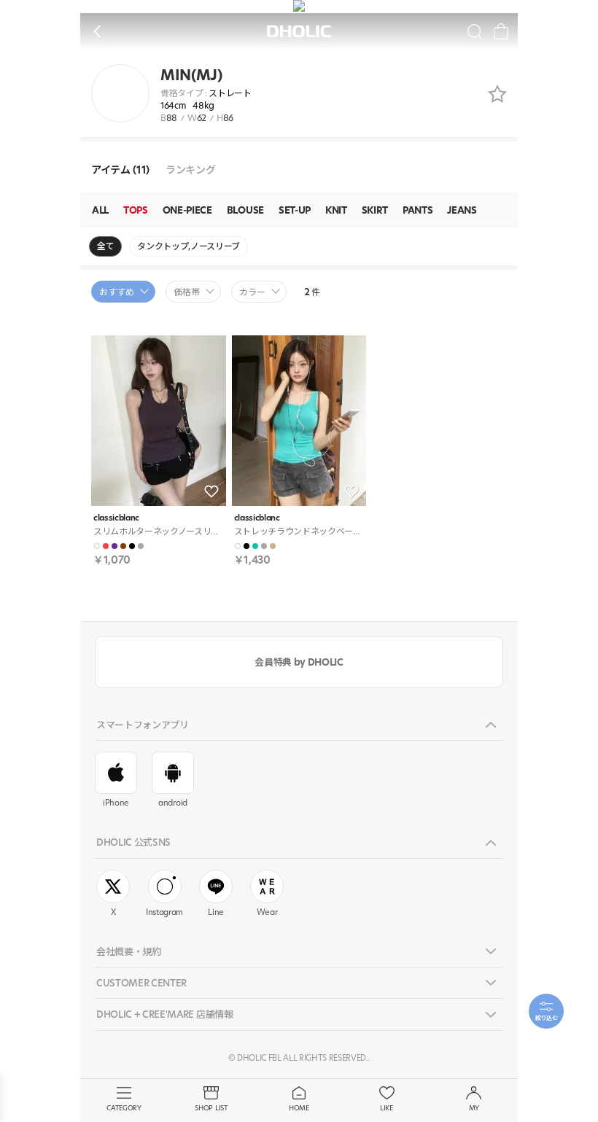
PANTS (417, 210)
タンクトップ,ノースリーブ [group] (188, 246)
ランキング (190, 170)
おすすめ (116, 292)
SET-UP (295, 210)
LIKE (386, 1108)
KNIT (336, 210)
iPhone (116, 803)
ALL (100, 210)
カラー (252, 292)
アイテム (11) (120, 170)
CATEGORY (123, 1108)
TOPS (135, 210)
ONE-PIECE (187, 210)
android (172, 803)
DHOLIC (299, 32)
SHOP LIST (211, 1108)
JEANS (461, 210)
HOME (299, 1108)
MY (474, 1108)
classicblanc (116, 518)
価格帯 (187, 292)
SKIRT (375, 210)
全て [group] (105, 246)
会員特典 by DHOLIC (299, 662)
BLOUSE (245, 210)
